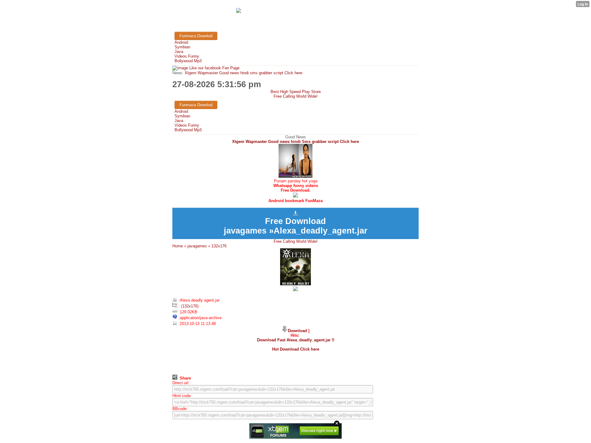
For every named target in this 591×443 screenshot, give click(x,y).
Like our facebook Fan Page (213, 68)
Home (177, 246)
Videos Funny (187, 56)
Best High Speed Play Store (296, 91)
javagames (197, 246)
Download (297, 330)
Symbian (182, 47)
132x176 (219, 246)
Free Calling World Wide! (296, 96)
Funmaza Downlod (195, 36)
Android (181, 42)
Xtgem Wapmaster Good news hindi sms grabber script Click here (242, 73)
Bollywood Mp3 (188, 61)
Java (179, 51)
